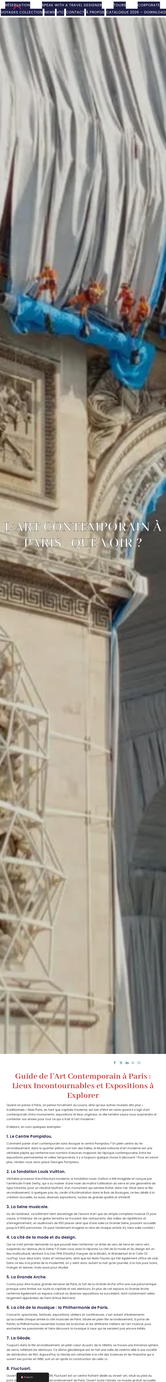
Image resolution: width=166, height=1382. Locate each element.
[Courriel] (139, 1062)
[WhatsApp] (133, 1062)
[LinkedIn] (127, 1062)
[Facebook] (115, 1062)
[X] (121, 1062)
